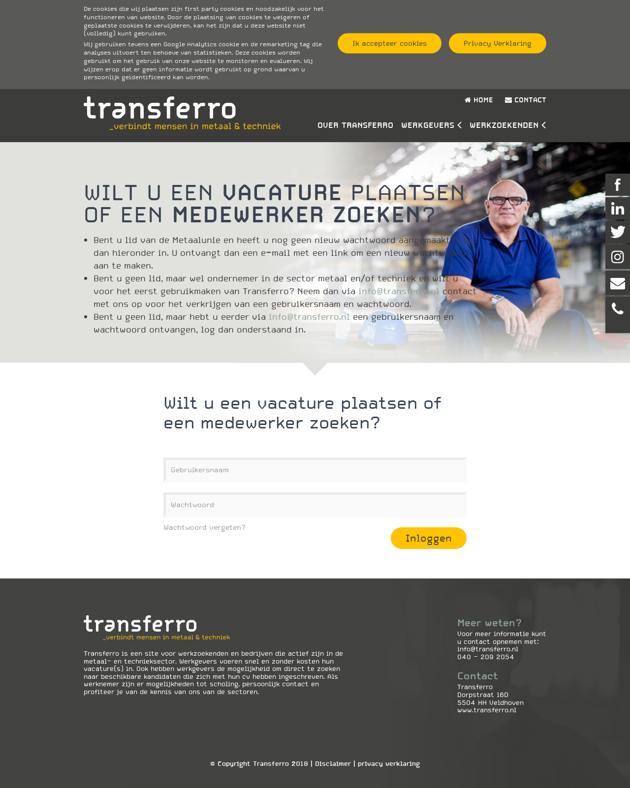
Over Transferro (355, 125)
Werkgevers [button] (427, 125)
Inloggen (429, 538)
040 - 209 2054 (485, 657)
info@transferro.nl (399, 291)
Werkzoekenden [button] (504, 125)
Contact (529, 100)
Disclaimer (333, 763)
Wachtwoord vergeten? (204, 527)
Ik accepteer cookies (389, 43)
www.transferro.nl (486, 710)
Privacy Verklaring (498, 43)
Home (482, 100)
